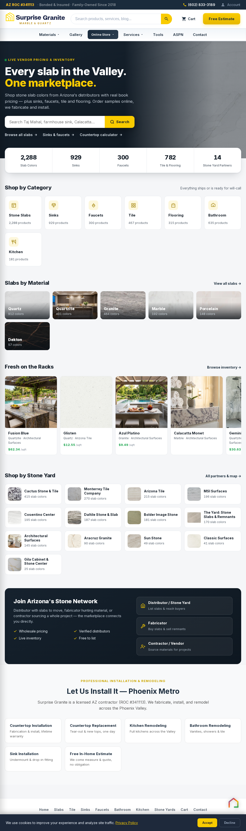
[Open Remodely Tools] (233, 802)
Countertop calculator (99, 135)
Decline (229, 823)
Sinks (85, 810)
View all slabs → (227, 283)
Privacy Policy (127, 823)
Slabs (59, 810)
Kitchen (142, 810)
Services (131, 34)
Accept (207, 823)
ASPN (178, 34)
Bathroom (122, 810)
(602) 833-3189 (201, 5)
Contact (200, 34)
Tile (72, 810)
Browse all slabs (19, 135)
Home (44, 810)
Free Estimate (221, 19)
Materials (47, 34)
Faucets (102, 810)
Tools (158, 34)
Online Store (100, 34)
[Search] (166, 19)
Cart (191, 19)
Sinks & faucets (56, 135)
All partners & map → (223, 476)
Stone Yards (164, 810)
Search (122, 122)
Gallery (75, 34)
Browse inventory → (224, 367)
